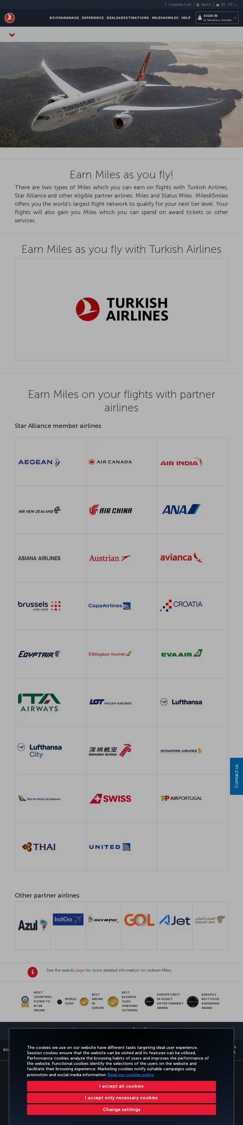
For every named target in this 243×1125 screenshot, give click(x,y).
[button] (121, 1109)
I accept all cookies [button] (121, 1086)
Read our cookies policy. (131, 1074)
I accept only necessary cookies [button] (121, 1097)
